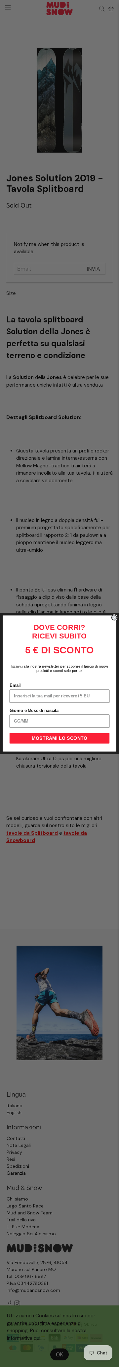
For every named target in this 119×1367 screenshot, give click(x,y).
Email (15, 685)
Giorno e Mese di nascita (34, 710)
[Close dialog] (114, 617)
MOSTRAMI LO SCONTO (59, 738)
